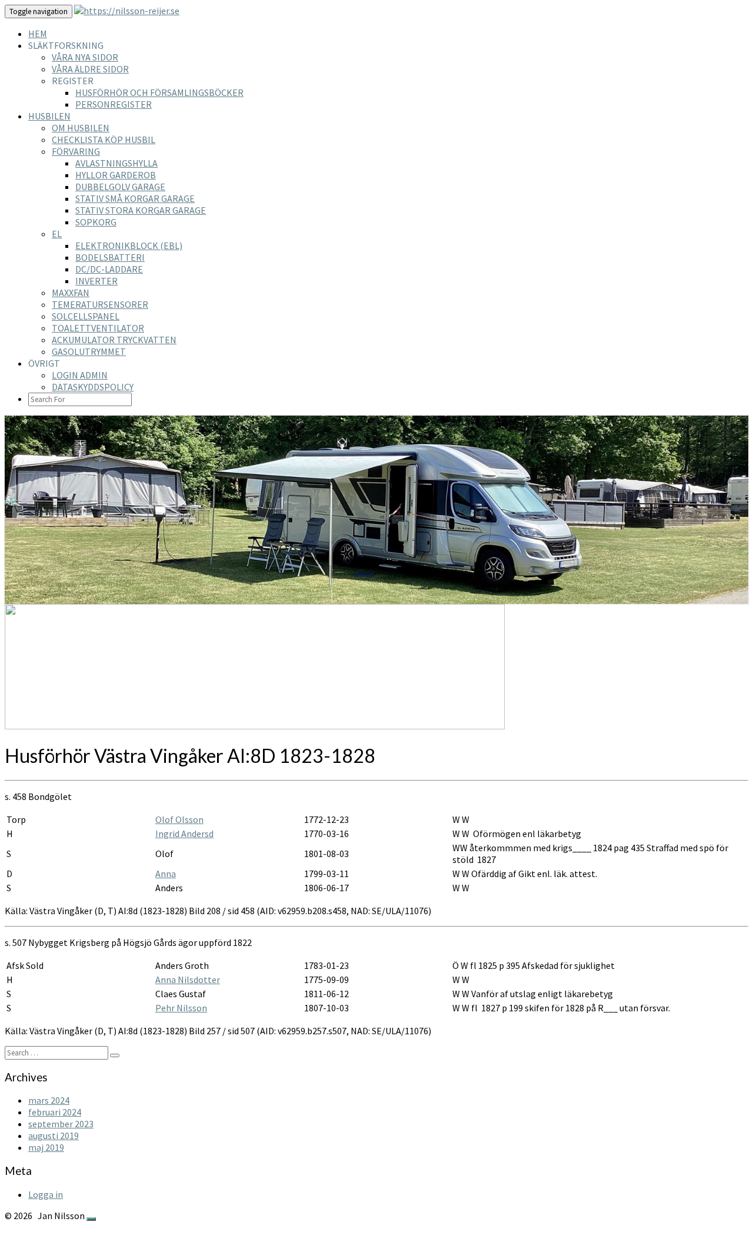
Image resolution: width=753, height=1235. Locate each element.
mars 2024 (48, 1100)
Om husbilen (80, 128)
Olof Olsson (179, 819)
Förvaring (76, 151)
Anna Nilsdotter (187, 979)
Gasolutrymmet (89, 351)
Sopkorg (95, 222)
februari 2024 (54, 1112)
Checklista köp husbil (103, 139)
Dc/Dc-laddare (109, 269)
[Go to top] (91, 1219)
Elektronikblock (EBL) (128, 245)
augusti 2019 (53, 1135)
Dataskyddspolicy (93, 387)
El (57, 234)
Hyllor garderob (115, 175)
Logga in (45, 1194)
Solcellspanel (85, 316)
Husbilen (49, 116)
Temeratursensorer (100, 304)
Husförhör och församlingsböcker (159, 92)
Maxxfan (70, 292)
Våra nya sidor (85, 57)
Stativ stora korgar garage (140, 210)
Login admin (80, 375)
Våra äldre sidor (90, 69)
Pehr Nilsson (181, 1008)
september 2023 (61, 1124)
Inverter (96, 281)
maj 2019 (46, 1147)
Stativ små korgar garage (135, 198)
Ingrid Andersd (184, 833)
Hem (37, 33)
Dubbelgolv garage (120, 186)
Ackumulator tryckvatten (114, 340)
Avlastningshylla (116, 163)
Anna (165, 873)
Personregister (113, 104)
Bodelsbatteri (110, 257)
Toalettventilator (98, 328)
